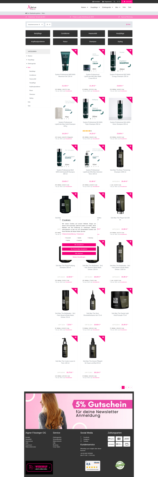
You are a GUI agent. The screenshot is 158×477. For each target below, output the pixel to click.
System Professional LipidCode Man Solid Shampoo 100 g (65, 124)
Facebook (86, 437)
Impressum (29, 445)
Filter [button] (129, 24)
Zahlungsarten (57, 437)
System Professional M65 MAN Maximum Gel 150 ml (65, 75)
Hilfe (54, 443)
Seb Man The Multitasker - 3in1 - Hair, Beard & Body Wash (93, 267)
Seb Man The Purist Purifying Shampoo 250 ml (65, 266)
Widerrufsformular (31, 447)
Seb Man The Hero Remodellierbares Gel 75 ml (93, 314)
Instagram (86, 439)
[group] (65, 61)
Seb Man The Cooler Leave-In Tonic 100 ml (65, 362)
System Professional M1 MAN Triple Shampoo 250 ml (92, 123)
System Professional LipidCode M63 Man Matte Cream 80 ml (92, 76)
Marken (83, 7)
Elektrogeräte (106, 7)
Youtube (85, 441)
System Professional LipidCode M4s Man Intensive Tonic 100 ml (92, 172)
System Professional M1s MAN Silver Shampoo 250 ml (120, 123)
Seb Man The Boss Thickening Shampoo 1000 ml (120, 171)
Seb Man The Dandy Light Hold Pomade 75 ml (120, 314)
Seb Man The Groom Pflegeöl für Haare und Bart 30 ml (92, 362)
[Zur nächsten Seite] (131, 387)
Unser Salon (56, 447)
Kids (124, 7)
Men (117, 7)
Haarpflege (94, 7)
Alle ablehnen (79, 253)
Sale (129, 7)
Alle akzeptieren (79, 244)
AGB (27, 443)
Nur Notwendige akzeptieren (79, 249)
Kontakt (28, 437)
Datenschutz (29, 441)
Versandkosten (68, 91)
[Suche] (114, 1)
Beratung (55, 445)
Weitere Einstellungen (79, 257)
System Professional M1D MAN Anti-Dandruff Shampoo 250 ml (65, 172)
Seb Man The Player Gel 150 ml (120, 219)
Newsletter (29, 439)
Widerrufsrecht (57, 441)
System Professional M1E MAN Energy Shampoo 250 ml (120, 75)
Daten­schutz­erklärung (69, 234)
